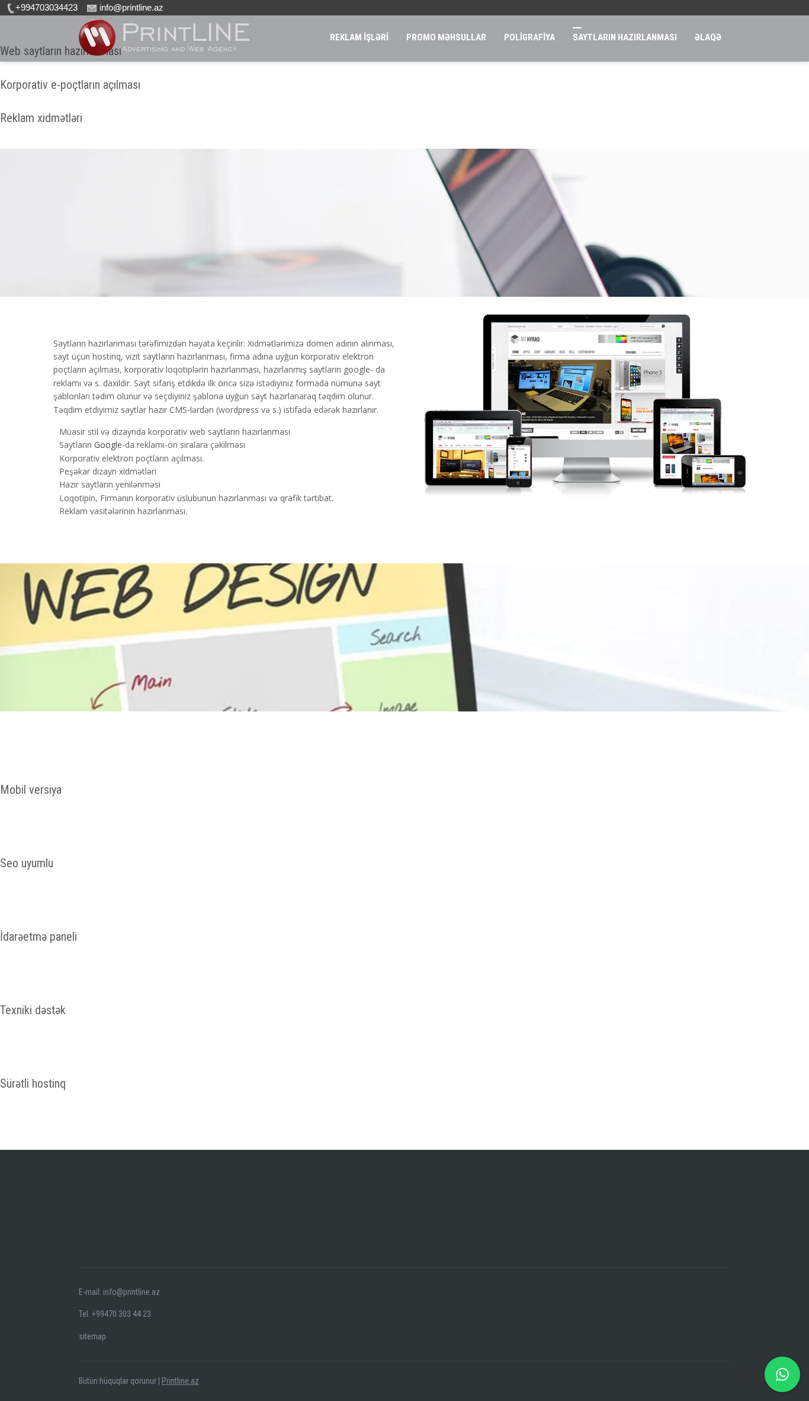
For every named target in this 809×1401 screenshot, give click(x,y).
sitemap (92, 1336)
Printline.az (180, 1381)
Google (108, 444)
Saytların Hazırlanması (625, 37)
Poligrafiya (529, 37)
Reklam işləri (359, 37)
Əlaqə (708, 37)
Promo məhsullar (446, 37)
